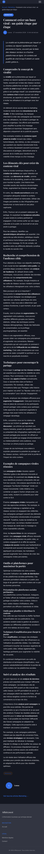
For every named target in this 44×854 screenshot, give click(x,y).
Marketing (11, 7)
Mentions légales (7, 837)
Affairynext (7, 812)
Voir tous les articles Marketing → (15, 796)
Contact (4, 841)
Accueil (4, 7)
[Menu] (40, 1)
